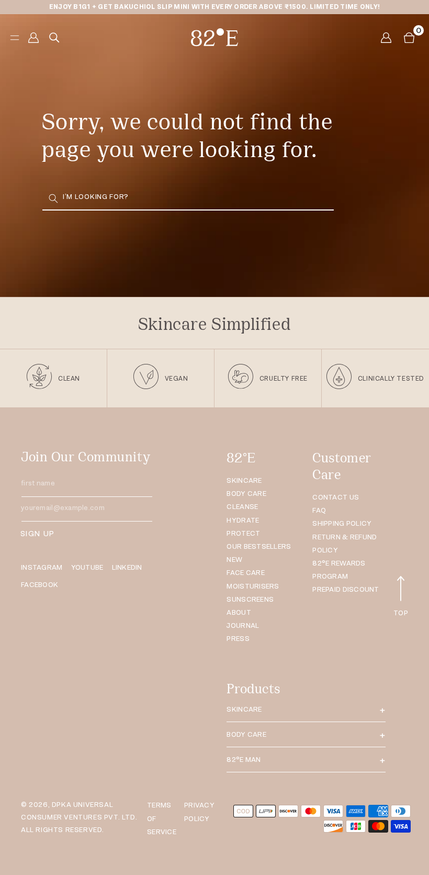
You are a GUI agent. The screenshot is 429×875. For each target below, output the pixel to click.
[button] (409, 37)
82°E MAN (244, 759)
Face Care (246, 572)
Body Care (246, 493)
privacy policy (199, 812)
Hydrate (243, 520)
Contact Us (335, 497)
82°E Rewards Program (338, 570)
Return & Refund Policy (344, 544)
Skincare (244, 480)
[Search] (53, 198)
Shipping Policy (341, 523)
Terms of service (161, 818)
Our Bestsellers (259, 546)
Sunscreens (250, 599)
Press (238, 638)
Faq (319, 510)
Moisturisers (253, 586)
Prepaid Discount (345, 589)
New (234, 559)
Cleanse (242, 506)
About (239, 612)
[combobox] (188, 199)
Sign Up (37, 533)
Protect (243, 533)
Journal (243, 625)
